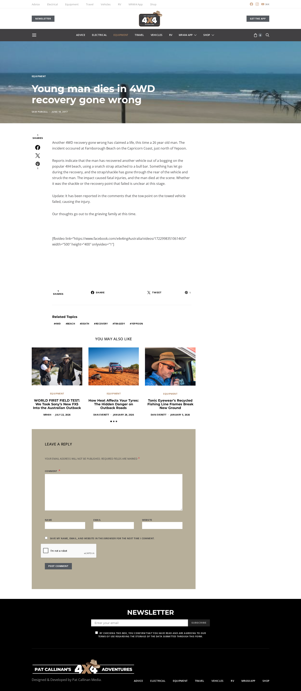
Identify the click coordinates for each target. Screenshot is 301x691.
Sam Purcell (40, 111)
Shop (153, 4)
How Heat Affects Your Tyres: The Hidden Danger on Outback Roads (113, 404)
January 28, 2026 (123, 414)
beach (71, 323)
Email (97, 519)
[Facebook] (251, 4)
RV (119, 4)
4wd (58, 323)
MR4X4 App (136, 4)
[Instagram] (257, 4)
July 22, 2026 (62, 414)
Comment (51, 471)
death (85, 323)
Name (48, 519)
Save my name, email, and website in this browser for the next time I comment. (102, 538)
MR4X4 (47, 414)
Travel (89, 4)
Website (147, 519)
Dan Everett (101, 414)
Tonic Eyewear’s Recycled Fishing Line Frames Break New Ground (170, 404)
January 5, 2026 (180, 414)
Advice (36, 4)
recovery (102, 323)
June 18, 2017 (60, 111)
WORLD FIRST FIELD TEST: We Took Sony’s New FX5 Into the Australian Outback (57, 404)
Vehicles (106, 4)
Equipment (72, 4)
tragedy (119, 323)
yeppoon (137, 323)
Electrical (52, 4)
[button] (111, 421)
